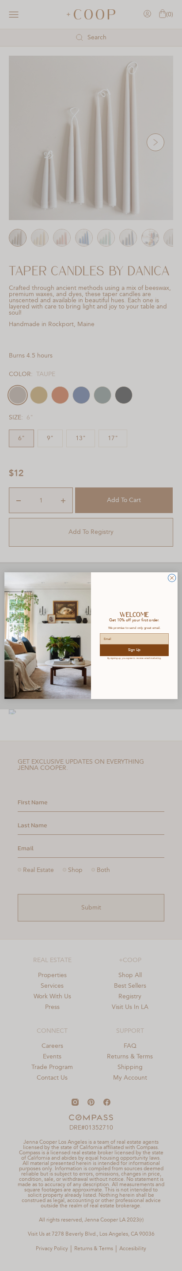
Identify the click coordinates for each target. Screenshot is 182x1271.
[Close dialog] (172, 578)
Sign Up (134, 650)
